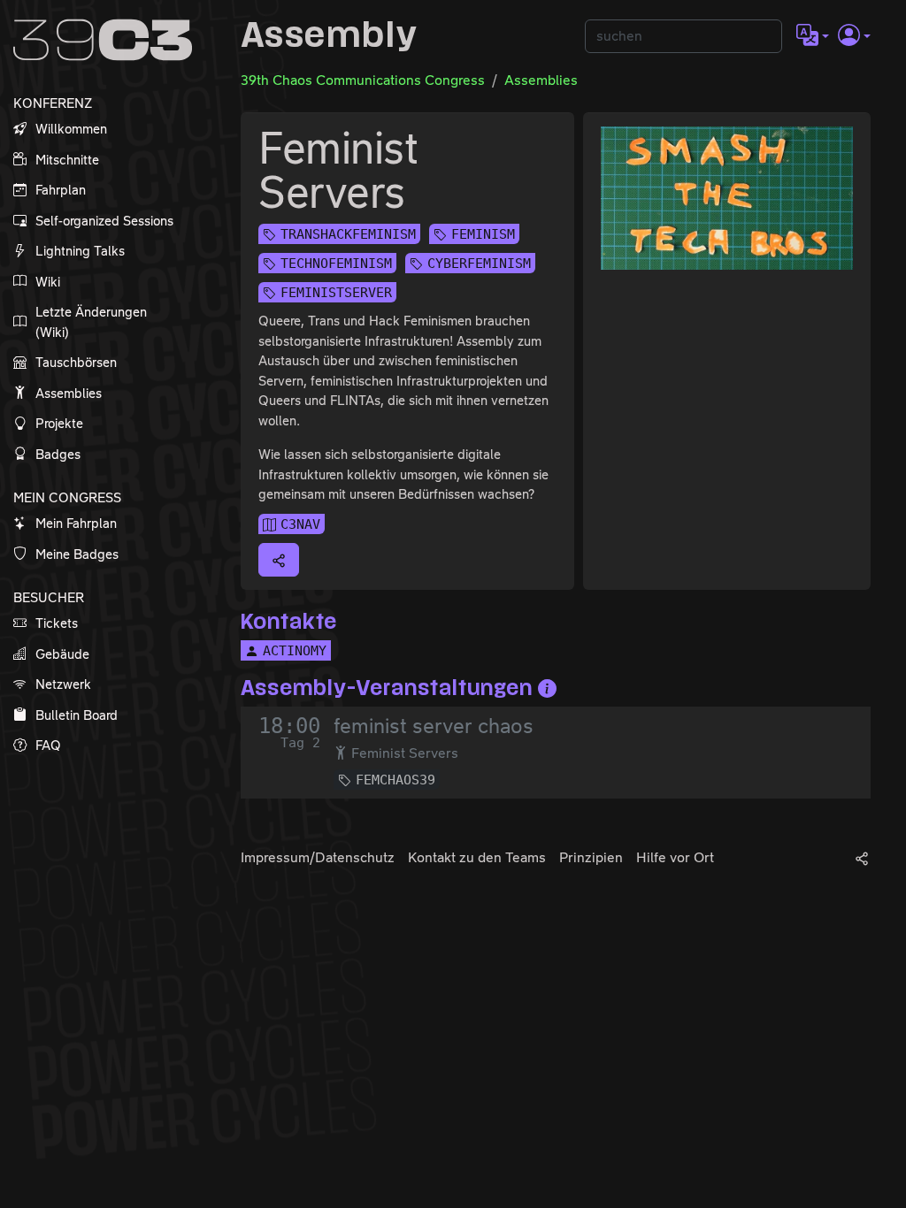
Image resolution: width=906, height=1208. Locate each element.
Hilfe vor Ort (675, 857)
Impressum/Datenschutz (318, 857)
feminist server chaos (434, 726)
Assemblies (541, 80)
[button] (812, 36)
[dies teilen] (278, 560)
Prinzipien (591, 857)
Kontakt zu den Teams (477, 857)
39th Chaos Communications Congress (363, 80)
